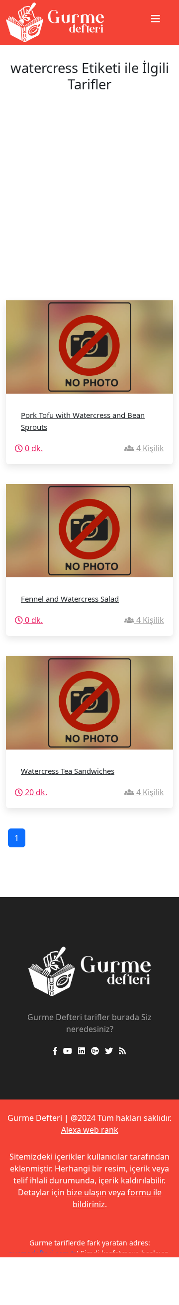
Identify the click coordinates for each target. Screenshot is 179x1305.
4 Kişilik (149, 448)
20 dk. (35, 792)
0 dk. (33, 448)
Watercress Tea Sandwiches (67, 771)
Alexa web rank (89, 1129)
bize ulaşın (86, 1192)
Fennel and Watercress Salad (70, 599)
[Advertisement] (89, 206)
